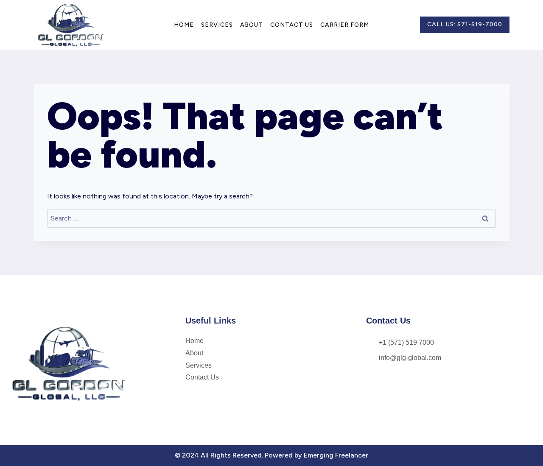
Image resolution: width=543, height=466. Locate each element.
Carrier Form (344, 24)
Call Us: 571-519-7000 (464, 24)
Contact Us (291, 24)
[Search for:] (271, 218)
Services (217, 24)
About (251, 24)
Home (184, 24)
